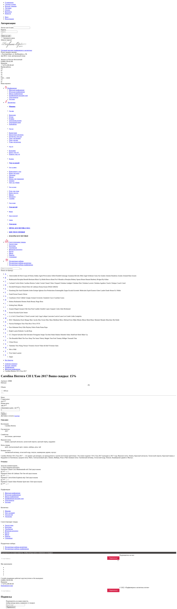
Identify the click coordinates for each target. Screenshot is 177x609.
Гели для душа (14, 191)
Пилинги (12, 197)
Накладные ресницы (16, 135)
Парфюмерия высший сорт (18, 95)
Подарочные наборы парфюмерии (21, 265)
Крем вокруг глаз (15, 171)
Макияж (8, 511)
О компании (9, 2)
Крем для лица (14, 173)
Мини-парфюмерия (16, 94)
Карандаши (13, 133)
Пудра (11, 117)
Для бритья (13, 248)
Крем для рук (13, 193)
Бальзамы (12, 151)
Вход (6, 17)
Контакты (8, 12)
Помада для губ (14, 154)
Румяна (11, 119)
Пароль (3, 30)
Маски (11, 177)
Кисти (11, 251)
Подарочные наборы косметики (20, 263)
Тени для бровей (15, 138)
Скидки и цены (10, 4)
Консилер (12, 115)
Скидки (17, 416)
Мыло (11, 253)
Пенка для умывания (16, 179)
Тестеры (12, 99)
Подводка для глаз (15, 136)
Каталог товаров (10, 6)
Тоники (11, 181)
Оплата (7, 10)
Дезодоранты (13, 97)
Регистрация (9, 19)
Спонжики (13, 257)
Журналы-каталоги (15, 249)
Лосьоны (12, 175)
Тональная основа (15, 120)
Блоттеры (12, 246)
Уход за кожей (10, 513)
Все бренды (9, 360)
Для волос (8, 516)
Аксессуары (13, 244)
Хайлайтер (13, 124)
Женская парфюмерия (16, 90)
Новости (8, 13)
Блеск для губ (14, 152)
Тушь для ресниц (15, 142)
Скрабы (11, 198)
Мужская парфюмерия (17, 92)
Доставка (8, 8)
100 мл (5, 391)
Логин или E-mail (7, 28)
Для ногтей (9, 515)
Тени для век (13, 140)
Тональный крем (15, 122)
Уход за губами (14, 182)
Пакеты (11, 255)
